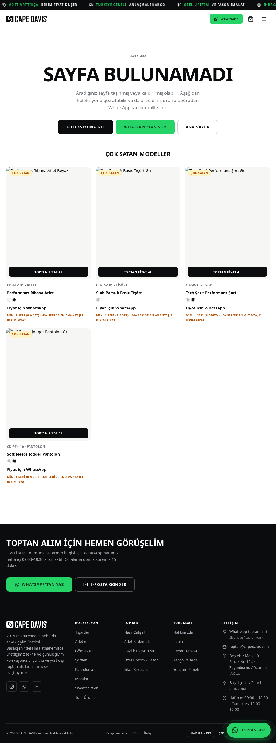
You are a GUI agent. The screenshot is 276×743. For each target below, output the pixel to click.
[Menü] (264, 18)
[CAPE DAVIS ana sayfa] (26, 19)
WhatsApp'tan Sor (145, 126)
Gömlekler (84, 651)
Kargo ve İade (185, 660)
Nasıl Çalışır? (134, 632)
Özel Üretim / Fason (141, 660)
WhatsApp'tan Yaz (43, 584)
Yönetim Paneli (186, 669)
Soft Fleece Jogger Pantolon (33, 454)
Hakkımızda (183, 632)
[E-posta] (37, 686)
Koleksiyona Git (86, 126)
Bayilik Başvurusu (139, 651)
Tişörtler (82, 632)
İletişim (179, 641)
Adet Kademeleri (138, 641)
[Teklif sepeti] (250, 18)
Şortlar (81, 660)
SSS (136, 733)
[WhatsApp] (24, 686)
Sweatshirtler (86, 688)
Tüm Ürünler (86, 697)
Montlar (82, 679)
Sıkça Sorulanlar (137, 669)
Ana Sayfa (197, 126)
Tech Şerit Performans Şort (211, 292)
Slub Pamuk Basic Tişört (119, 292)
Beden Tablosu (185, 651)
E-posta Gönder (108, 584)
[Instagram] (11, 686)
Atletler (81, 641)
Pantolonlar (85, 669)
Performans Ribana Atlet (30, 292)
